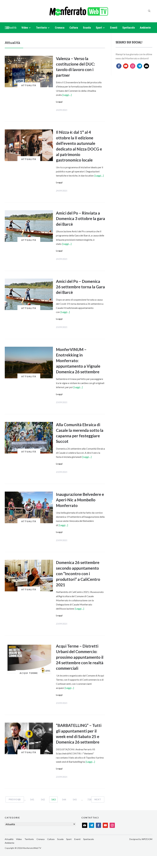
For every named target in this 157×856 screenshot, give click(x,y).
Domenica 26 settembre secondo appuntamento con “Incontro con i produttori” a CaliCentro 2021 (78, 573)
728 (89, 799)
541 (32, 799)
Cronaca (59, 27)
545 (75, 799)
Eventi (113, 27)
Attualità (11, 27)
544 (64, 799)
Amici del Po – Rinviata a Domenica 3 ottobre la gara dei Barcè (80, 219)
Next (97, 799)
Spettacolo (128, 27)
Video (24, 27)
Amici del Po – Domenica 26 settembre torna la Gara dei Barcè (80, 287)
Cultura (73, 27)
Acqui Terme (29, 673)
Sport (99, 27)
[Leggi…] (67, 94)
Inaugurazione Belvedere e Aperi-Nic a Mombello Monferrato (80, 500)
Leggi (59, 101)
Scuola (87, 27)
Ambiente (145, 27)
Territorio (41, 27)
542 (43, 799)
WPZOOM (147, 839)
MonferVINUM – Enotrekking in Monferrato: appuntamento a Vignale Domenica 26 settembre (78, 360)
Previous (15, 799)
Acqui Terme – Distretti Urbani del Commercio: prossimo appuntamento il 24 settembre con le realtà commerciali (79, 657)
